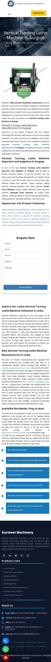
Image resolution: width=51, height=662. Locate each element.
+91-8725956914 (32, 627)
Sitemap (42, 642)
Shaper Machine (40, 213)
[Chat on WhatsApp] (5, 649)
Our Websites (41, 646)
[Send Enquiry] (5, 657)
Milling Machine (8, 210)
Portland (23, 433)
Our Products (32, 642)
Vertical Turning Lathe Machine (14, 222)
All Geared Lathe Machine (38, 222)
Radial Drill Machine (31, 216)
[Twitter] (16, 555)
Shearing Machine (23, 210)
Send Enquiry (38, 13)
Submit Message (25, 287)
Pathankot (15, 433)
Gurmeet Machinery (17, 532)
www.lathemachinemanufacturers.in (29, 600)
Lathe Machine (37, 210)
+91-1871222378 (18, 622)
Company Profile (18, 642)
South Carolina (27, 382)
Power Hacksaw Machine (12, 225)
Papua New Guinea (23, 368)
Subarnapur (6, 433)
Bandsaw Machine (24, 213)
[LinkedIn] (10, 555)
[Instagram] (28, 555)
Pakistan (5, 368)
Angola (12, 368)
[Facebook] (4, 555)
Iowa (47, 382)
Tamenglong (39, 382)
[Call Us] (5, 641)
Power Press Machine (11, 216)
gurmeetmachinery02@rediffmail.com (24, 634)
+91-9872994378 (18, 627)
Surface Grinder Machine (32, 225)
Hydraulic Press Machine (20, 219)
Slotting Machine (10, 584)
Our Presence (9, 646)
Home (7, 43)
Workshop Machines (40, 219)
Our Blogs (20, 646)
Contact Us (30, 646)
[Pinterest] (22, 555)
